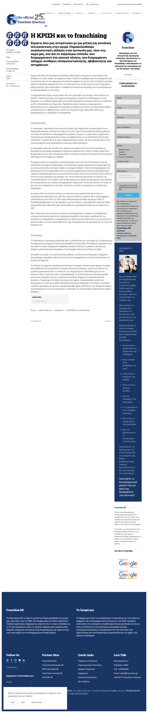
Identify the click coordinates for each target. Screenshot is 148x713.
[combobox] (100, 4)
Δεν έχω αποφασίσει (126, 157)
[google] (7, 661)
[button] (46, 26)
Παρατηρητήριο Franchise (90, 665)
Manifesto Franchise (13, 52)
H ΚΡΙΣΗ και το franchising (69, 35)
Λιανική (121, 152)
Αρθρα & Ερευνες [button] (64, 13)
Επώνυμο (121, 117)
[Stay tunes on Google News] (128, 574)
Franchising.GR (49, 661)
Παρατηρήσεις (122, 171)
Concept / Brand (122, 161)
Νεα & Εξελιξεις (106, 13)
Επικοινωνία (78, 4)
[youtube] (19, 661)
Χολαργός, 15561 (121, 665)
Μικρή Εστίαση (124, 150)
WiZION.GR (47, 677)
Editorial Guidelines (87, 677)
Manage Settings (36, 702)
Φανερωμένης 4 (121, 661)
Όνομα (120, 108)
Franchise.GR (128, 75)
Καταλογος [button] (49, 13)
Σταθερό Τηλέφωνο (124, 137)
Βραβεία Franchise (86, 669)
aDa (114, 690)
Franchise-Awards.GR (52, 673)
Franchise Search (122, 13)
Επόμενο (108, 321)
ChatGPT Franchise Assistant (127, 677)
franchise (128, 47)
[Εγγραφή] (31, 682)
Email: (126, 673)
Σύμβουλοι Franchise (87, 661)
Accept (13, 702)
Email (119, 98)
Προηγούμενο (37, 321)
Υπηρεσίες (122, 154)
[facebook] (11, 661)
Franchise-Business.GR (52, 665)
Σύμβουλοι (67, 4)
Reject (23, 702)
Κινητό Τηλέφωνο (124, 127)
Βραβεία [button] (79, 13)
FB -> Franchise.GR (13, 86)
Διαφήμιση (56, 4)
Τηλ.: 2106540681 (121, 669)
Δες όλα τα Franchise (123, 551)
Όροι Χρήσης (83, 681)
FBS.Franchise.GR (50, 669)
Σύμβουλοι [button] (91, 13)
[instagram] (15, 661)
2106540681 (121, 231)
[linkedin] (24, 661)
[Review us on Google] (128, 563)
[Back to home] (25, 20)
